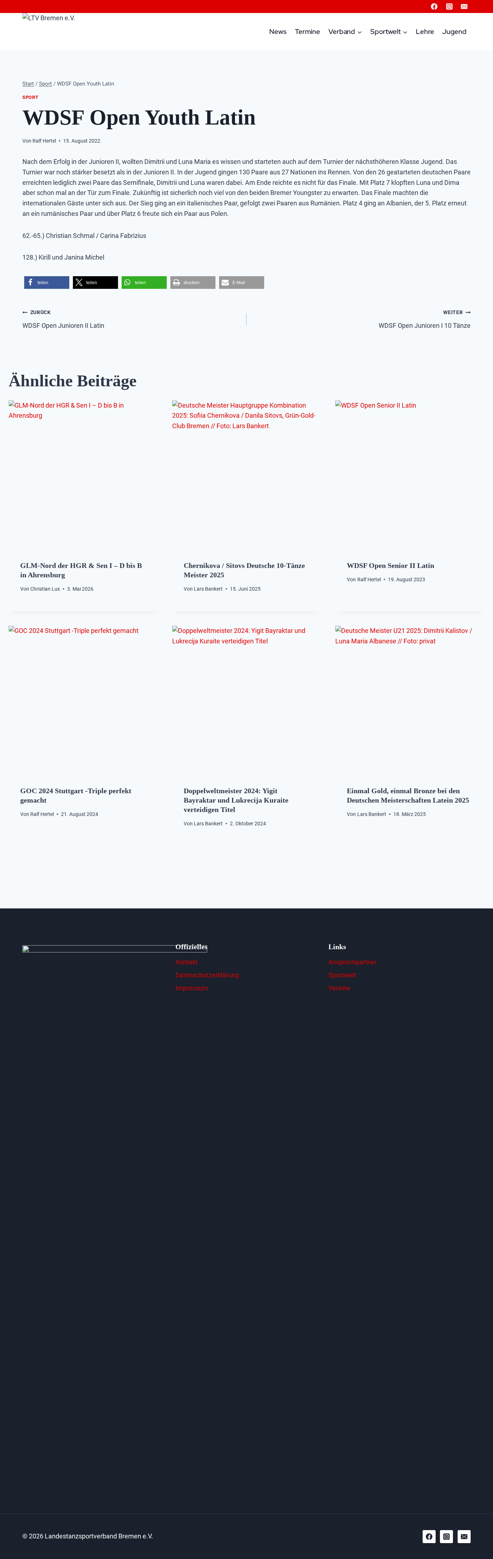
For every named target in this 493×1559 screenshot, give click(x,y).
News (278, 31)
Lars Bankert (208, 589)
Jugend (454, 31)
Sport (30, 97)
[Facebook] (434, 6)
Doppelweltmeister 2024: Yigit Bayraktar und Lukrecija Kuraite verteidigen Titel (236, 800)
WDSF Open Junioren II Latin (63, 319)
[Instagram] (449, 6)
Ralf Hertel (44, 141)
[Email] (464, 6)
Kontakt (186, 962)
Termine (307, 31)
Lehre (425, 31)
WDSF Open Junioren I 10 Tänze (425, 319)
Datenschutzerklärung (207, 975)
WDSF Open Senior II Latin (390, 565)
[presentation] (83, 475)
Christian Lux (45, 589)
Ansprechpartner (352, 962)
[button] (46, 282)
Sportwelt (342, 975)
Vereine (339, 988)
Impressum (191, 988)
